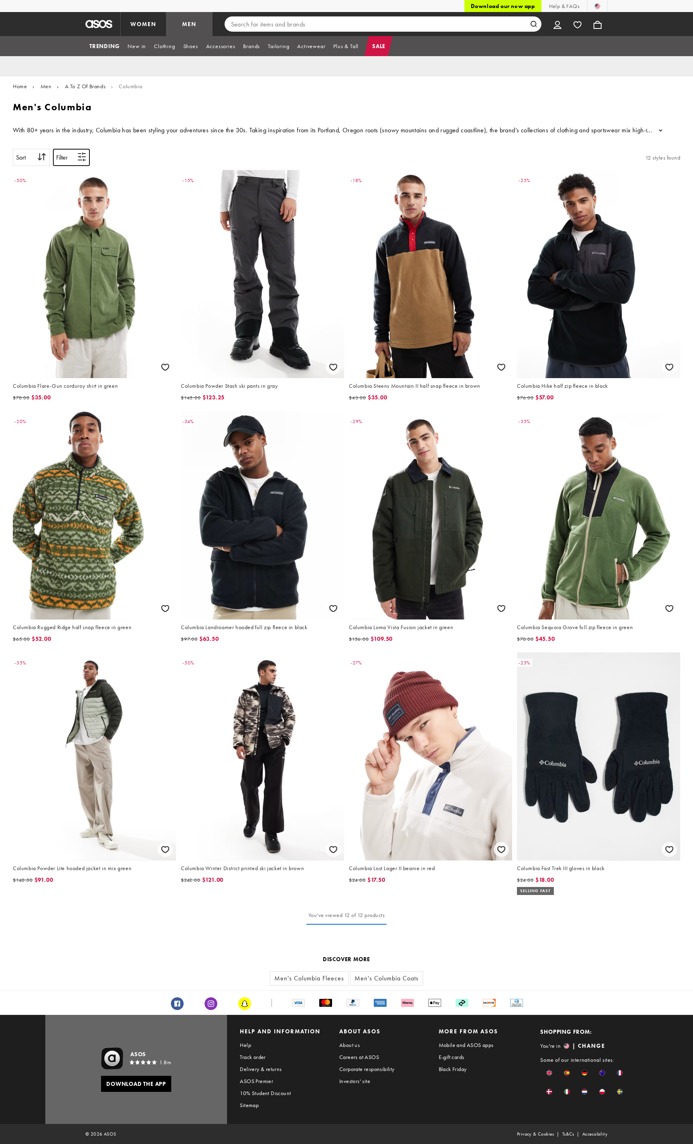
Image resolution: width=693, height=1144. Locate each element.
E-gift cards (451, 1057)
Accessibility (595, 1134)
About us (349, 1045)
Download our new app (503, 6)
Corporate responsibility (367, 1069)
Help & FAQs (564, 6)
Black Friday (453, 1069)
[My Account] (557, 24)
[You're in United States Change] (597, 6)
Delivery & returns (261, 1069)
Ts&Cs (568, 1134)
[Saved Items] (577, 24)
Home (20, 86)
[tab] (104, 46)
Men (46, 86)
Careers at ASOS (359, 1057)
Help (245, 1045)
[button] (549, 1073)
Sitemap (249, 1105)
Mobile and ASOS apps (466, 1045)
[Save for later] (165, 367)
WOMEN (143, 24)
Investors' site (354, 1081)
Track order (252, 1057)
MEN (189, 24)
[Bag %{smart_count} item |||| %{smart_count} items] (598, 24)
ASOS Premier (256, 1081)
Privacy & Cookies (535, 1134)
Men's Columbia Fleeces (309, 978)
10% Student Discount (265, 1093)
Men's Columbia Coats (387, 978)
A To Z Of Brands (85, 86)
